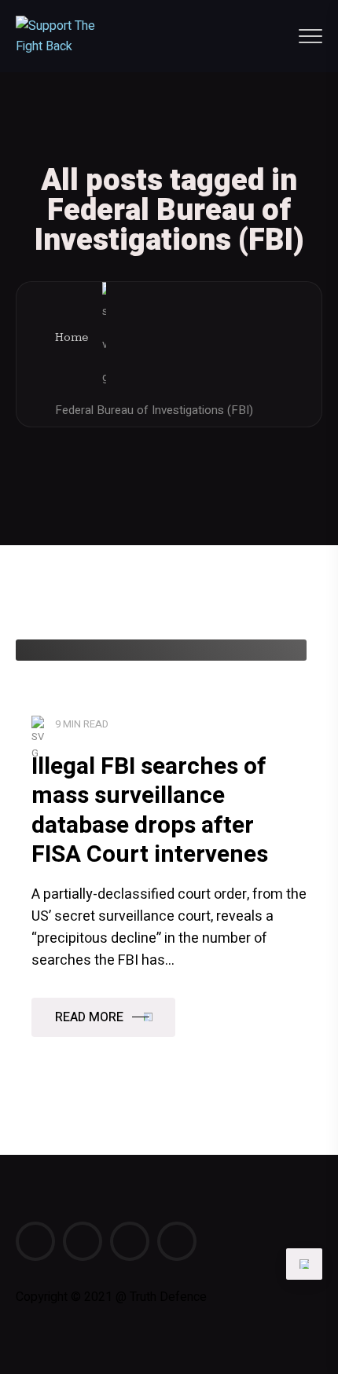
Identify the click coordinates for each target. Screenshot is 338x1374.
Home (71, 337)
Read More (89, 1017)
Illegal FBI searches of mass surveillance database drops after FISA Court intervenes (149, 811)
